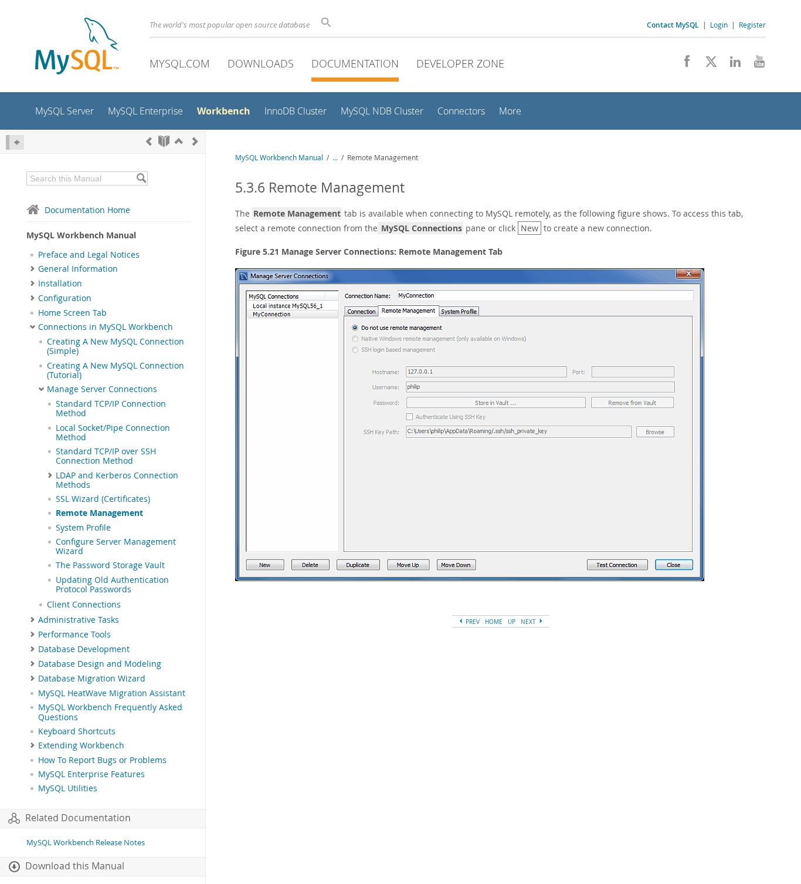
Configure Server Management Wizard (116, 546)
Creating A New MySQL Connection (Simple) (115, 346)
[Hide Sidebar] (15, 142)
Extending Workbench (81, 745)
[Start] (163, 141)
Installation (60, 283)
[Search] (141, 178)
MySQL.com (180, 63)
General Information (78, 269)
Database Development (84, 649)
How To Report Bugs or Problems (102, 760)
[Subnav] (32, 269)
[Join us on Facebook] (683, 64)
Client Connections (84, 604)
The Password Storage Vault (110, 565)
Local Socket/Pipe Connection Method (113, 433)
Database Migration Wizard (91, 678)
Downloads (261, 63)
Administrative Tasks (78, 620)
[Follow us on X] (707, 64)
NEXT (529, 622)
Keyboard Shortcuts (77, 731)
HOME (494, 622)
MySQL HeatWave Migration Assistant (111, 693)
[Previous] (149, 141)
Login (719, 24)
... (335, 157)
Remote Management (99, 513)
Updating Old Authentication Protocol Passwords (112, 585)
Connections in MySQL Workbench (105, 327)
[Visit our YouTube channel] (755, 64)
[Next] (195, 141)
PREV (472, 622)
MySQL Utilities (67, 788)
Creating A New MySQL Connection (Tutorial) (115, 370)
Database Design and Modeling (99, 664)
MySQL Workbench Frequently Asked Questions (110, 712)
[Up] (179, 141)
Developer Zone (460, 63)
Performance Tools (74, 634)
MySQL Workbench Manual (279, 157)
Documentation (355, 63)
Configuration (64, 298)
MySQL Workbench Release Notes (85, 843)
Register (752, 24)
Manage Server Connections (102, 389)
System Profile (83, 527)
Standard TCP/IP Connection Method (111, 409)
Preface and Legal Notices (89, 254)
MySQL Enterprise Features (91, 774)
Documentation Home (87, 209)
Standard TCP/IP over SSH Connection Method (106, 456)
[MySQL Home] (76, 47)
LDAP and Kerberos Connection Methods (117, 480)
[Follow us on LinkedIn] (731, 64)
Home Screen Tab (72, 313)
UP (511, 622)
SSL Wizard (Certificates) (103, 499)
